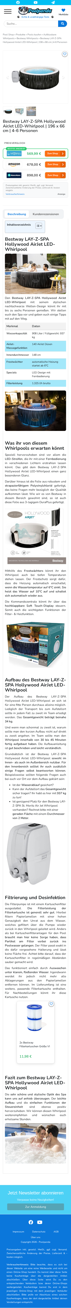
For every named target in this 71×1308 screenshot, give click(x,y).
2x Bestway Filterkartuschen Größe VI (35, 1044)
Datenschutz (38, 1231)
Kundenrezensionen (46, 214)
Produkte (20, 34)
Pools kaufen (34, 34)
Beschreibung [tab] (17, 214)
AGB (56, 1231)
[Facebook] (18, 2)
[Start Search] (62, 23)
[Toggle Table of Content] (37, 226)
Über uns (35, 1237)
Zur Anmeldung (35, 1207)
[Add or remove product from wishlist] (64, 54)
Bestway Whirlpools (27, 38)
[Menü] (8, 11)
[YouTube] (35, 2)
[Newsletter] (53, 2)
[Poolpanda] (35, 10)
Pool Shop (8, 34)
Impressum (18, 1231)
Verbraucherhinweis (15, 194)
